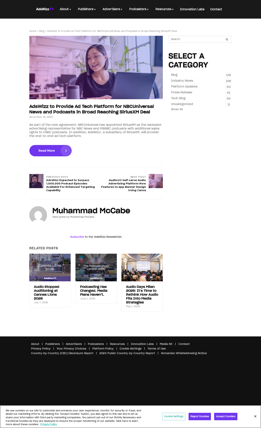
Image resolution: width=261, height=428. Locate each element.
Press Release (181, 92)
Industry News (182, 80)
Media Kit (166, 344)
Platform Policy (103, 348)
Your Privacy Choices (71, 348)
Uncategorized (182, 104)
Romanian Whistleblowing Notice (184, 353)
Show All (177, 109)
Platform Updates (184, 86)
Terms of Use (157, 348)
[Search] (227, 39)
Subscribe (77, 236)
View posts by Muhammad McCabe (73, 216)
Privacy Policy (41, 348)
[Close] (255, 416)
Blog (41, 31)
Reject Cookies (200, 416)
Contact (184, 344)
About (35, 344)
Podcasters (96, 344)
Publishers (52, 344)
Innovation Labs (142, 344)
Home (32, 31)
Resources (117, 344)
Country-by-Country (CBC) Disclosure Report (62, 353)
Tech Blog (178, 98)
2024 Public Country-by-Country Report (127, 353)
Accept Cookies (225, 416)
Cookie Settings (173, 416)
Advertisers (74, 344)
